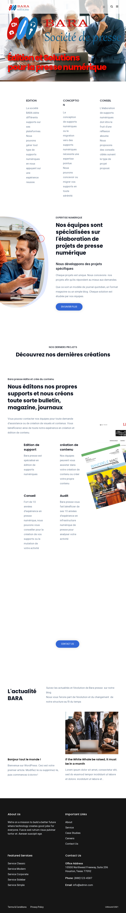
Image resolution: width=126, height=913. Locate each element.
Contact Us (71, 843)
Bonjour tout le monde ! (24, 759)
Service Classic (16, 863)
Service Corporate (18, 874)
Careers (69, 838)
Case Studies (73, 832)
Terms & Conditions (17, 907)
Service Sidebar (17, 879)
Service (69, 827)
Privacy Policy (37, 907)
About (68, 822)
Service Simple (16, 885)
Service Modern (17, 868)
